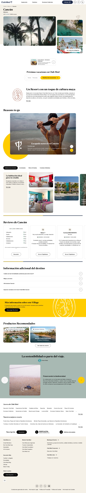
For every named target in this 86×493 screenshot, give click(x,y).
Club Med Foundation (27, 447)
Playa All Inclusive (69, 408)
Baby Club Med (70, 411)
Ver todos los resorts (43, 345)
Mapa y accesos (8, 279)
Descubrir (16, 254)
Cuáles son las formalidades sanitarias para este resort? (19, 274)
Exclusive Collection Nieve (57, 411)
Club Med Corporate (52, 448)
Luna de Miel (45, 411)
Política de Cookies (56, 489)
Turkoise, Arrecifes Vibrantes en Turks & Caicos (15, 424)
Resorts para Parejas (34, 411)
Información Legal (33, 489)
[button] (70, 28)
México (9, 6)
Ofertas (5, 464)
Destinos (34, 2)
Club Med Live (25, 451)
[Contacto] (82, 2)
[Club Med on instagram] (37, 486)
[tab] (10, 168)
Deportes (42, 408)
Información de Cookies (69, 489)
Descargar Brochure (12, 310)
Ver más (28, 101)
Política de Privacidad (44, 489)
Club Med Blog (7, 462)
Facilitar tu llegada (8, 458)
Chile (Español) (10, 474)
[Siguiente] (71, 150)
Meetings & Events (52, 440)
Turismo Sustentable (27, 445)
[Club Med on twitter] (45, 486)
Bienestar (49, 408)
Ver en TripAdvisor (43, 254)
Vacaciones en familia (21, 411)
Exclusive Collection (47, 2)
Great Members (7, 443)
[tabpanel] (43, 136)
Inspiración (24, 2)
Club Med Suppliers (27, 449)
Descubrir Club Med (8, 408)
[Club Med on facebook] (41, 486)
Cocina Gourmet (58, 408)
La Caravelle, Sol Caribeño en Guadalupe (66, 424)
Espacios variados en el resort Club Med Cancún (16, 290)
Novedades (6, 460)
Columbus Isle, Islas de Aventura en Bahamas (42, 424)
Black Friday (6, 466)
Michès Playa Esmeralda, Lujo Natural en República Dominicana (50, 421)
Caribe (4, 6)
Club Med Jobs (51, 455)
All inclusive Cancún (9, 284)
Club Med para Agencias (28, 443)
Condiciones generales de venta (19, 489)
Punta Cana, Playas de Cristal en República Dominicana (17, 421)
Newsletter (22, 432)
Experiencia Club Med (21, 408)
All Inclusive (6, 449)
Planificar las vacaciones (49, 77)
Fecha (29, 77)
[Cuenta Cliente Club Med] (78, 2)
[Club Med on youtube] (49, 486)
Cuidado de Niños (33, 408)
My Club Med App (8, 445)
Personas (35, 77)
